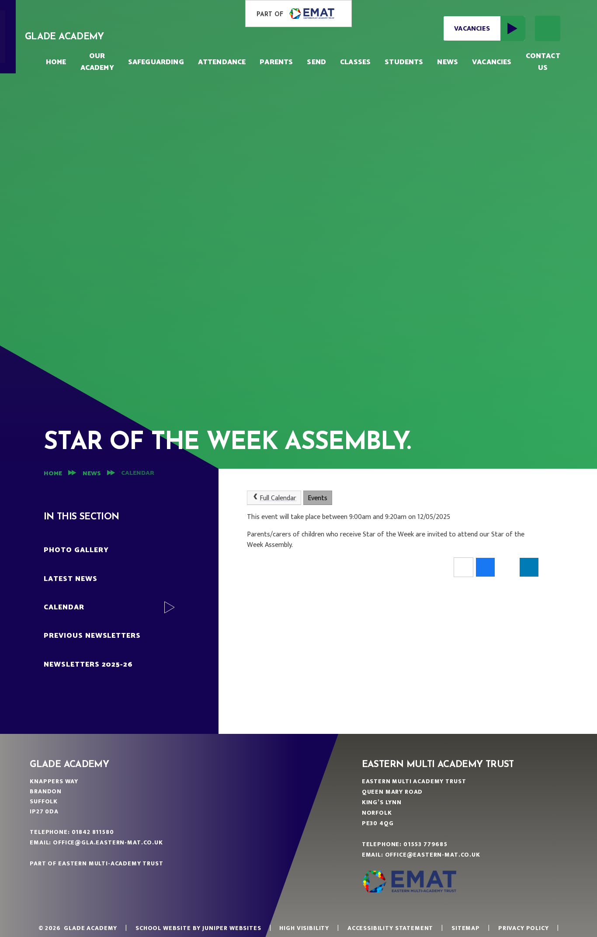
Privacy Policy (523, 928)
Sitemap (465, 928)
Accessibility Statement (390, 928)
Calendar (137, 473)
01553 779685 (425, 844)
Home (53, 474)
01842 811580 (93, 832)
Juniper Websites (231, 928)
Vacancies (471, 29)
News (92, 474)
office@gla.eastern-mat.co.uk (108, 842)
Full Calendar (278, 498)
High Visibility (304, 928)
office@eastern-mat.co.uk (432, 855)
